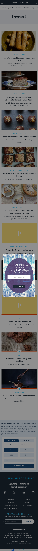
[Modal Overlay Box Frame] (19, 275)
